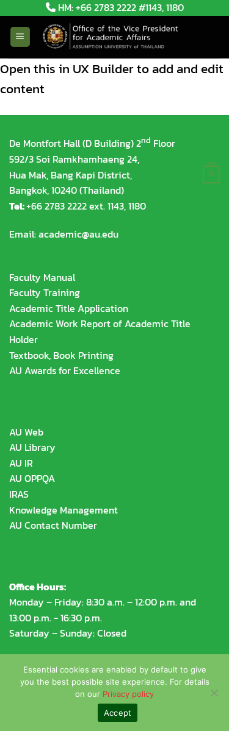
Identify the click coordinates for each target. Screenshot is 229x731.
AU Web (26, 432)
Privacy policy (128, 694)
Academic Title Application (68, 308)
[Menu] (20, 37)
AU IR (21, 463)
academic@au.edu (78, 234)
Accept (118, 713)
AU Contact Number (53, 525)
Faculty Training (44, 292)
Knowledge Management (63, 510)
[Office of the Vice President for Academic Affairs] (117, 37)
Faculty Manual (42, 277)
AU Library (32, 447)
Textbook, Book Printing (61, 355)
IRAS (19, 494)
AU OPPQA (32, 478)
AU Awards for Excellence (64, 370)
